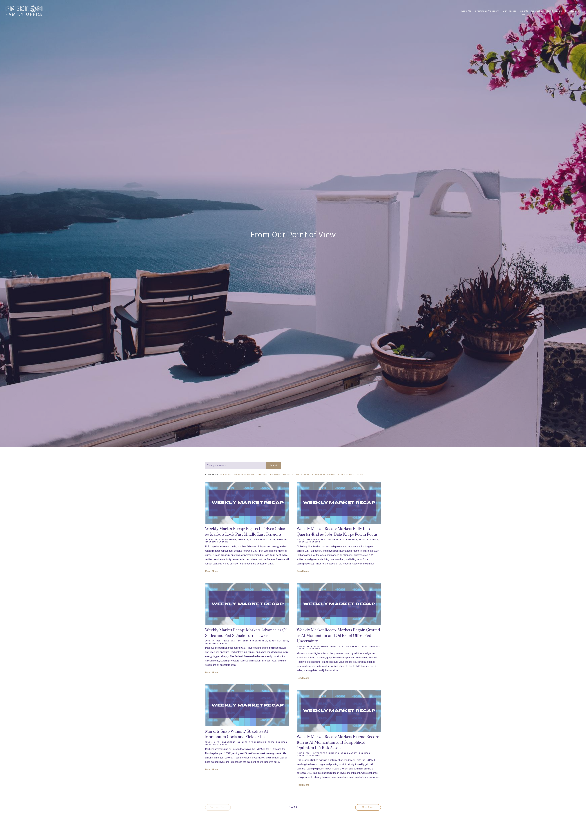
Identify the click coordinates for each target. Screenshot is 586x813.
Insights (524, 11)
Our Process (509, 11)
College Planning (244, 475)
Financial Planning (269, 475)
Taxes (360, 475)
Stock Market (346, 475)
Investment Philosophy (486, 11)
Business (226, 475)
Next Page (368, 807)
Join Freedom (554, 11)
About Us (466, 11)
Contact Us (537, 11)
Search (274, 465)
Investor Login (573, 11)
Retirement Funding (323, 475)
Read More (211, 571)
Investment (302, 475)
